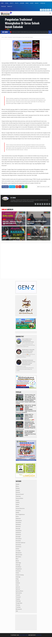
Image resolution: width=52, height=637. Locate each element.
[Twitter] (46, 10)
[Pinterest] (38, 204)
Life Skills (18, 551)
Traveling (18, 607)
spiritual (18, 587)
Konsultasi (18, 544)
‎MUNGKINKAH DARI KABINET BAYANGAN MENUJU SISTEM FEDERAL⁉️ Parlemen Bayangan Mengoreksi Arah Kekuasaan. (25, 425)
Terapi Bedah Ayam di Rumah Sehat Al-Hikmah (37, 237)
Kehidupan (18, 524)
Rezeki (17, 581)
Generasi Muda (19, 498)
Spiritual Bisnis (19, 591)
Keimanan (18, 526)
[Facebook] (41, 10)
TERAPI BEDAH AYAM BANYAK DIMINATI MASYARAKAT (37, 222)
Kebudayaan (19, 520)
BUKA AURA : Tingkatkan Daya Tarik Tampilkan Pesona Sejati (12, 222)
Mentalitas (18, 557)
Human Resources (20, 508)
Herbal (17, 504)
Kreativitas (18, 546)
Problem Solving (20, 575)
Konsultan (18, 540)
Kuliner (17, 548)
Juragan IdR (38, 635)
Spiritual (18, 589)
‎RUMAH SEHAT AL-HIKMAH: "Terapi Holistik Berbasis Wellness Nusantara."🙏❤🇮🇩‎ (29, 417)
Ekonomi (18, 492)
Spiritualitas (19, 593)
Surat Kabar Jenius (23, 635)
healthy (18, 502)
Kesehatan (18, 534)
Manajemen (18, 552)
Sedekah (18, 583)
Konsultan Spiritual (20, 542)
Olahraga (18, 565)
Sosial (17, 585)
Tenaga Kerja (19, 603)
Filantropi (18, 496)
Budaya (18, 488)
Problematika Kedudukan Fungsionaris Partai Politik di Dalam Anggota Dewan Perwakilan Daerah (28, 362)
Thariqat (18, 605)
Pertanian (18, 571)
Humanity (18, 510)
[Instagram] (48, 10)
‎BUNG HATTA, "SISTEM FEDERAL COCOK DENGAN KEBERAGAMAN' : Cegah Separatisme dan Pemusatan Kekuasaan (26, 408)
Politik (17, 573)
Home (2, 37)
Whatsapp (26, 186)
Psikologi (18, 577)
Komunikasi (18, 538)
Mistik (17, 561)
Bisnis (17, 486)
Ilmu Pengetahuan (20, 514)
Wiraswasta (19, 609)
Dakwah (18, 490)
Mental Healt (19, 554)
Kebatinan (18, 518)
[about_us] (5, 200)
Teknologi (18, 601)
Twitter (13, 187)
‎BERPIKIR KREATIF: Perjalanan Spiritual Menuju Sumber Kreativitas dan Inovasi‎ (28, 351)
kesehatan (18, 532)
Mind (17, 559)
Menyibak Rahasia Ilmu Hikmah (11, 238)
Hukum (17, 506)
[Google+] (36, 204)
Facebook (5, 187)
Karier (17, 516)
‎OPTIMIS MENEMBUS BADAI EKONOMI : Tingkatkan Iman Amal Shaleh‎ (30, 433)
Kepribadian (18, 530)
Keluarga (18, 528)
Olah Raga (18, 563)
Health (6, 37)
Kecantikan (18, 522)
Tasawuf (18, 595)
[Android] (43, 10)
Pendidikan (18, 567)
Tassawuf (18, 597)
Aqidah (17, 484)
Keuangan (18, 536)
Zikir (17, 611)
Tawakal (18, 599)
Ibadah (17, 512)
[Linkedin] (50, 10)
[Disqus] (26, 261)
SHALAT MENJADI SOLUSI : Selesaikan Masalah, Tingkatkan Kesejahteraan (28, 340)
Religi (17, 579)
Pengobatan (19, 569)
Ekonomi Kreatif (20, 494)
